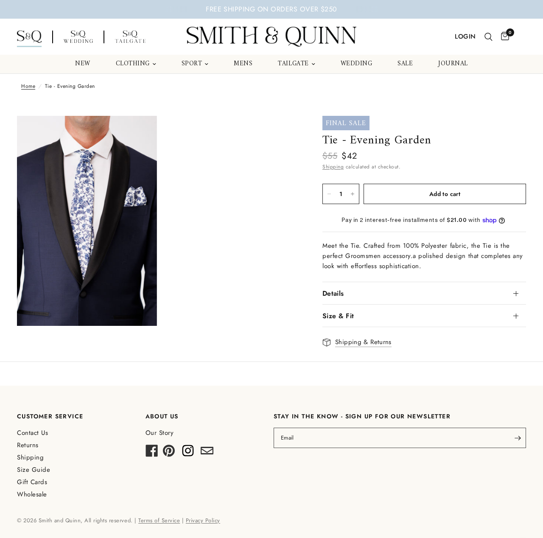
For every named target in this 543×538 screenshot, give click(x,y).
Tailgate (293, 64)
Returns (28, 445)
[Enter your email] (517, 438)
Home (28, 86)
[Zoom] (139, 134)
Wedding (356, 64)
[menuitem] (82, 64)
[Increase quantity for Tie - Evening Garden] (352, 194)
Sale (405, 64)
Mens (243, 64)
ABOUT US (162, 416)
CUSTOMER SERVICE (50, 416)
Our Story (160, 432)
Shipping (333, 167)
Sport (192, 64)
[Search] (488, 37)
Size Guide (33, 469)
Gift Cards (32, 482)
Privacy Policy (203, 520)
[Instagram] (187, 453)
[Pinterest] (168, 453)
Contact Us (32, 432)
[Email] (207, 453)
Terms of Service (159, 520)
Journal (453, 64)
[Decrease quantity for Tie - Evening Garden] (329, 194)
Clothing (133, 64)
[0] (503, 37)
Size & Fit (338, 316)
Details (333, 293)
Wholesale (32, 494)
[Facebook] (152, 453)
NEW (82, 64)
